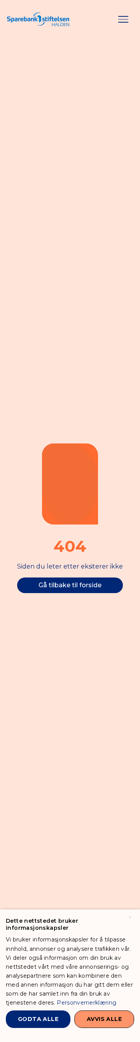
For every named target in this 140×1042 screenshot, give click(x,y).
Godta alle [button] (38, 1019)
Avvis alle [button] (104, 1019)
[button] (123, 19)
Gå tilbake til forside (70, 585)
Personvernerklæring (86, 1002)
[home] (38, 19)
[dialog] (70, 976)
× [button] (129, 918)
